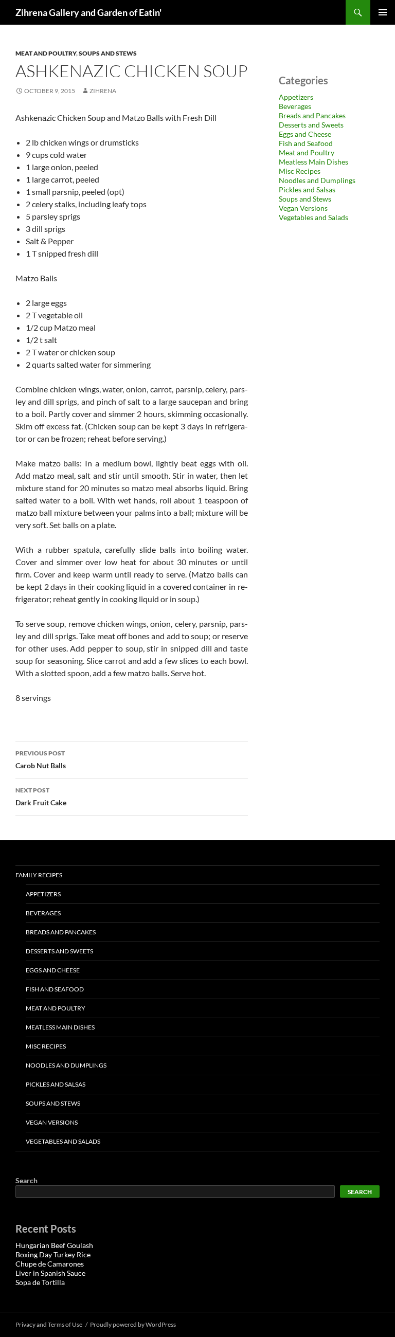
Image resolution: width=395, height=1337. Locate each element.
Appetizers (296, 97)
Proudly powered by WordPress (133, 1324)
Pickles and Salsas (307, 189)
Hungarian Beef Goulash (54, 1245)
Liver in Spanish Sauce (50, 1273)
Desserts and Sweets (311, 124)
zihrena (102, 91)
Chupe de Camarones (49, 1263)
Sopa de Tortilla (40, 1282)
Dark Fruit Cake (40, 796)
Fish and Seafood (306, 143)
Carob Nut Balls (40, 759)
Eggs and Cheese (305, 134)
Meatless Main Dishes (313, 161)
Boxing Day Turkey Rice (53, 1254)
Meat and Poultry (45, 53)
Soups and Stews (108, 53)
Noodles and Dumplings (317, 180)
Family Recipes (38, 875)
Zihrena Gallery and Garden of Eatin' (88, 12)
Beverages (295, 106)
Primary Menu (382, 12)
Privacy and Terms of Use (48, 1324)
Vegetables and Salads (313, 217)
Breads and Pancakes (312, 115)
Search (26, 1180)
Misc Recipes (299, 171)
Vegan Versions (303, 208)
